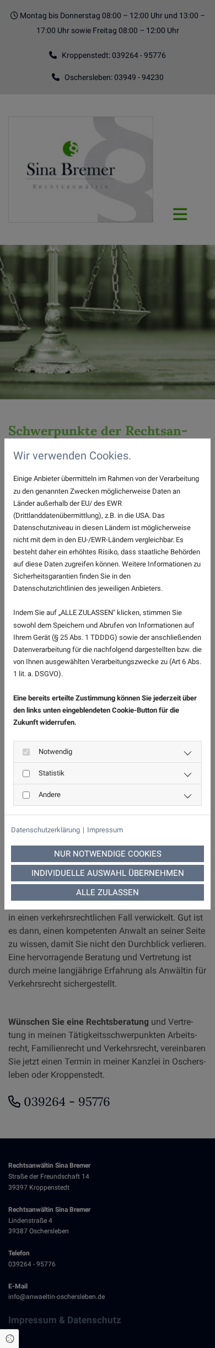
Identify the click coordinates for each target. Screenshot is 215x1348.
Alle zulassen (107, 892)
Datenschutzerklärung (45, 830)
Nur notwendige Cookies (108, 854)
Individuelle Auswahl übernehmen (107, 873)
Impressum (105, 830)
